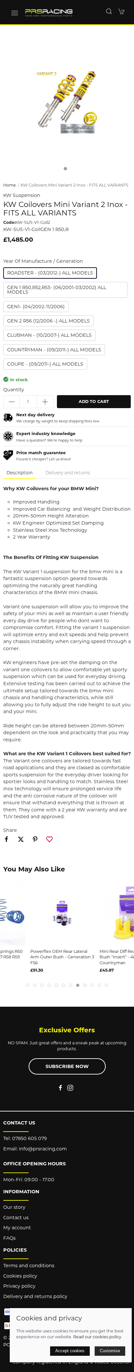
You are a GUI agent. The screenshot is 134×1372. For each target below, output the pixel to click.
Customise (110, 1350)
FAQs (9, 1238)
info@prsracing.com (43, 1149)
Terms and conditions (28, 1266)
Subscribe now (67, 1066)
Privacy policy (19, 1286)
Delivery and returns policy (35, 1296)
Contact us (16, 1217)
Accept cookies (70, 1350)
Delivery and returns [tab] (68, 472)
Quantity (13, 390)
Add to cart (94, 401)
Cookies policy (20, 1276)
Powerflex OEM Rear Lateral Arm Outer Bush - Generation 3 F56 (32, 957)
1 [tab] (67, 170)
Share (10, 830)
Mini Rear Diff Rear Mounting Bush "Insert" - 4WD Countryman (99, 957)
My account (17, 1228)
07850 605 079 (29, 1138)
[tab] (27, 985)
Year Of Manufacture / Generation (43, 261)
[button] (14, 13)
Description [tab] (20, 472)
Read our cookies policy (97, 1336)
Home (9, 185)
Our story (14, 1207)
